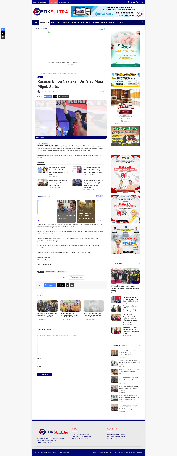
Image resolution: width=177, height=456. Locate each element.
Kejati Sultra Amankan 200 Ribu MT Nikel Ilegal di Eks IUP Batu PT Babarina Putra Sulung (129, 407)
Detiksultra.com (64, 452)
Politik (44, 22)
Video (75, 22)
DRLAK (121, 22)
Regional (55, 22)
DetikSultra (44, 92)
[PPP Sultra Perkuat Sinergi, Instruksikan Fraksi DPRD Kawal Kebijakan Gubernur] (116, 299)
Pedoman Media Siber (110, 452)
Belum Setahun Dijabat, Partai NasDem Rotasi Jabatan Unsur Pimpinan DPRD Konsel (93, 315)
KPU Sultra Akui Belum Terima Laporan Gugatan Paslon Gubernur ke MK (58, 183)
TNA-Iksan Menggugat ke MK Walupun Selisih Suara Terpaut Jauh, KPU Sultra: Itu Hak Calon (93, 170)
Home (40, 73)
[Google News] (76, 277)
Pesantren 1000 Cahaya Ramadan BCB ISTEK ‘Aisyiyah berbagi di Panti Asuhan (129, 362)
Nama (39, 358)
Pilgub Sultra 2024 (50, 271)
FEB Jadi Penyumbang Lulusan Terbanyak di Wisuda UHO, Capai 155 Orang (125, 288)
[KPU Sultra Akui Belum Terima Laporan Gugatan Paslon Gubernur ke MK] (43, 182)
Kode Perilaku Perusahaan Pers (127, 452)
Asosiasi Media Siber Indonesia (116, 434)
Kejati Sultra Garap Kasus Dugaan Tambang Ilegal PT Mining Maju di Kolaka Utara (128, 388)
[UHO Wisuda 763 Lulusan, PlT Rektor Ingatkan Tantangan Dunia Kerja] (116, 308)
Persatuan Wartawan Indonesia (116, 436)
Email (39, 366)
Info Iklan (112, 22)
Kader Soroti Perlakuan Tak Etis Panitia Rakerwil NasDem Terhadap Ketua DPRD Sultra (47, 315)
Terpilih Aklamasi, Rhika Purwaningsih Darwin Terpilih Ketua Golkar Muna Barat (69, 315)
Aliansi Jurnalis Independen (115, 438)
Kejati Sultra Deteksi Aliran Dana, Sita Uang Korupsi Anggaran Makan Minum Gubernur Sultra (129, 379)
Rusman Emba (61, 271)
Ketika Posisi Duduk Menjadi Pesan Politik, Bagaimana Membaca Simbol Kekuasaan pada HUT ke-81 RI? (130, 318)
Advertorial (85, 22)
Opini (96, 22)
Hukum (66, 22)
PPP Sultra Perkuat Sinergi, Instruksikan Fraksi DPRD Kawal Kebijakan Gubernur (131, 299)
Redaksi (100, 452)
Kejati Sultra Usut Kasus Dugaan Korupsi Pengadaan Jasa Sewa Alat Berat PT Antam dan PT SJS (129, 397)
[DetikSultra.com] (50, 12)
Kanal (103, 22)
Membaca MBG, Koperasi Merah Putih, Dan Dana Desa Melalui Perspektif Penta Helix (128, 352)
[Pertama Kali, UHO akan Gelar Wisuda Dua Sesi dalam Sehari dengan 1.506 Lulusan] (116, 330)
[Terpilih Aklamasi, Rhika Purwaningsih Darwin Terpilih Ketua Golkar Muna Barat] (70, 306)
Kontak (95, 452)
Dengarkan (44, 143)
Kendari (42, 440)
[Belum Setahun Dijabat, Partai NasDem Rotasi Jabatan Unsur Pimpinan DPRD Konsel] (94, 306)
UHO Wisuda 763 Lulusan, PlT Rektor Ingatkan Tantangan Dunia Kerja (79, 2)
